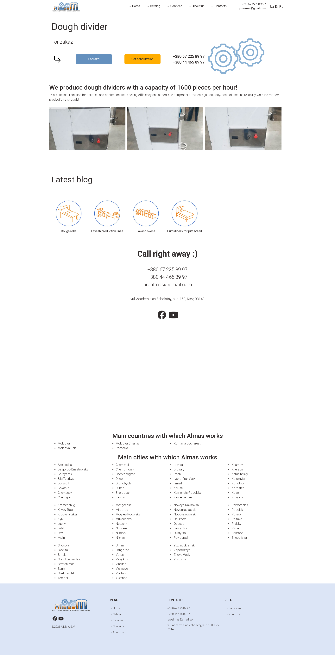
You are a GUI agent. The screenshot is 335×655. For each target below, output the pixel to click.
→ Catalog (153, 6)
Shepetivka (239, 537)
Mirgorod (122, 510)
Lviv (60, 533)
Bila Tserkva (66, 479)
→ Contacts (219, 6)
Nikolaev (122, 528)
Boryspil (63, 483)
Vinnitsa (121, 564)
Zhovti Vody (182, 555)
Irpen (177, 474)
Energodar (123, 492)
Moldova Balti (67, 448)
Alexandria (65, 465)
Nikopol (121, 533)
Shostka (63, 545)
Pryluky (236, 524)
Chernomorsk (125, 469)
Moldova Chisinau (128, 443)
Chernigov (64, 497)
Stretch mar (66, 564)
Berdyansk (65, 474)
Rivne (235, 528)
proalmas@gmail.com (252, 8)
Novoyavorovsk (185, 514)
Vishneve (122, 568)
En (277, 6)
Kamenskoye (183, 497)
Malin (61, 537)
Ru (281, 6)
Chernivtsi (122, 465)
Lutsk (61, 528)
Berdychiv (180, 528)
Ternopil (63, 578)
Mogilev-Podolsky (128, 514)
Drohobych (123, 483)
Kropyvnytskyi (67, 514)
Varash (120, 555)
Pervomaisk (240, 505)
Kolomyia (238, 479)
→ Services (174, 6)
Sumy (62, 568)
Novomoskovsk (185, 510)
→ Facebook (233, 608)
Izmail (178, 483)
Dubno (120, 488)
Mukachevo (124, 519)
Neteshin (122, 524)
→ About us (197, 6)
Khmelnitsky (240, 474)
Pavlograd (181, 537)
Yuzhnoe (121, 578)
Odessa (179, 524)
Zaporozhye (182, 550)
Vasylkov (122, 559)
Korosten (238, 488)
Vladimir (121, 573)
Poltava (237, 519)
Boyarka (63, 488)
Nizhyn (120, 537)
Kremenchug (66, 505)
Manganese (124, 505)
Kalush (178, 488)
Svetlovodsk (66, 573)
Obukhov (180, 519)
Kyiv (60, 519)
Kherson (237, 469)
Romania (122, 448)
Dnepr (120, 479)
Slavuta (63, 550)
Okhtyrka (180, 533)
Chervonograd (125, 474)
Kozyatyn (238, 497)
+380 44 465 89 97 (189, 62)
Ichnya (178, 465)
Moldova (64, 443)
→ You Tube (232, 614)
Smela (62, 555)
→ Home (134, 6)
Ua (272, 6)
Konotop (238, 483)
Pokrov (237, 514)
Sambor (237, 533)
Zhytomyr (180, 559)
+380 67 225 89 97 (253, 4)
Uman (120, 545)
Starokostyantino (69, 559)
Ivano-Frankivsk (184, 479)
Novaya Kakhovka (186, 505)
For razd (93, 59)
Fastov (120, 497)
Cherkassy (65, 492)
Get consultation (142, 59)
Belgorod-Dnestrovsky (73, 469)
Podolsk (237, 510)
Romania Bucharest (187, 443)
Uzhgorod (122, 550)
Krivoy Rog (65, 510)
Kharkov (237, 465)
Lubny (62, 524)
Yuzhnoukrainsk (184, 545)
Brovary (179, 469)
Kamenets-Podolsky (187, 492)
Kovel (235, 492)
